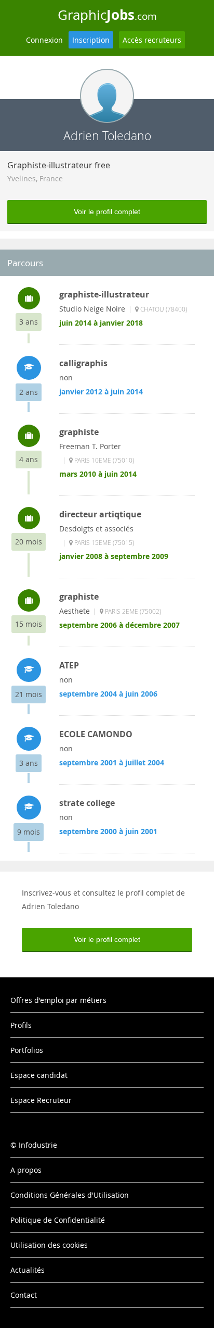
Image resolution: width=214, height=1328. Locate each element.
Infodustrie (38, 1145)
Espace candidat (39, 1075)
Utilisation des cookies (49, 1245)
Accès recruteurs (152, 40)
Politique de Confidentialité (57, 1220)
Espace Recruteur (41, 1100)
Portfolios (26, 1050)
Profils (21, 1025)
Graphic (107, 14)
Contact (23, 1295)
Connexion (44, 40)
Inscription (91, 40)
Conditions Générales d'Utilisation (69, 1195)
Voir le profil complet (107, 211)
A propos (26, 1170)
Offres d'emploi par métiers (58, 1000)
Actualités (27, 1270)
